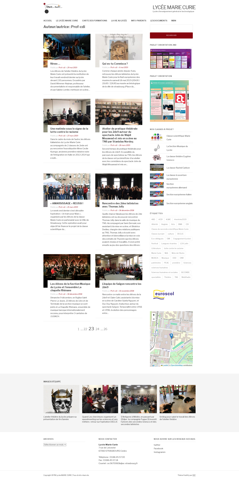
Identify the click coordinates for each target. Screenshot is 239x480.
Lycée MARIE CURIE (174, 7)
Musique (165, 258)
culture (171, 234)
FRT (194, 475)
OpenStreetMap (177, 365)
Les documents (158, 20)
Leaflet (165, 365)
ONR (182, 258)
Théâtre (167, 277)
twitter (157, 445)
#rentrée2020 (180, 219)
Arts (173, 224)
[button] (171, 336)
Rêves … (55, 63)
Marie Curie (156, 253)
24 (97, 329)
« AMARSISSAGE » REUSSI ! (66, 203)
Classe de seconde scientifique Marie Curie (170, 229)
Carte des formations (94, 20)
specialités (156, 277)
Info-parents (138, 20)
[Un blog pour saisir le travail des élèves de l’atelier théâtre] (178, 412)
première (176, 263)
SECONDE (185, 272)
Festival (154, 243)
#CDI (161, 219)
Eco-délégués (157, 239)
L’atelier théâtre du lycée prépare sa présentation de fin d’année (59, 418)
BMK (180, 224)
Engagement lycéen (182, 239)
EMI (168, 239)
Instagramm (159, 452)
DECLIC (180, 234)
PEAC (166, 263)
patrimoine (156, 263)
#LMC (168, 219)
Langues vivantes (169, 243)
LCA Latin (184, 243)
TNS (176, 277)
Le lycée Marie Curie (67, 20)
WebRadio (185, 277)
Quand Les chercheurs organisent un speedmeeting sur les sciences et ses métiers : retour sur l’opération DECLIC (100, 419)
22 (85, 329)
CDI (187, 224)
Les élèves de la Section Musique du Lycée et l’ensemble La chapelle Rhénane (70, 287)
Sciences (187, 263)
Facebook (158, 448)
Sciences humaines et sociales (164, 272)
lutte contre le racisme (173, 248)
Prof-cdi (62, 68)
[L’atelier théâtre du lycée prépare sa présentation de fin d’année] (61, 412)
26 (105, 329)
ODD (174, 258)
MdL (166, 253)
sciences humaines (159, 267)
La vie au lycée (119, 20)
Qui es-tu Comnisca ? (115, 63)
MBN (173, 20)
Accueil (47, 20)
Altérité (154, 224)
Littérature (156, 248)
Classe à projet (157, 234)
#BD (153, 219)
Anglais (164, 224)
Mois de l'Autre (178, 253)
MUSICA (154, 258)
